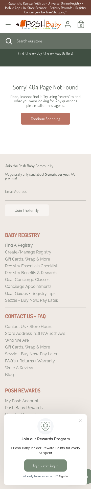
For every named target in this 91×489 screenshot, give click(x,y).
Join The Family (27, 210)
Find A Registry (19, 245)
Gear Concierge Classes (27, 279)
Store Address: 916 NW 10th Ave (35, 333)
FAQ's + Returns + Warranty (30, 361)
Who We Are (17, 340)
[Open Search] (8, 41)
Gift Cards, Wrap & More (27, 259)
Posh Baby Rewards (24, 407)
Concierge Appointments (28, 286)
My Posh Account (21, 401)
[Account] (68, 21)
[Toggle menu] (8, 24)
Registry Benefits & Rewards (31, 272)
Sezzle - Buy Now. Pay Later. (31, 300)
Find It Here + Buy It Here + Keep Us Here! (45, 53)
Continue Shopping (45, 118)
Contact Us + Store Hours (28, 326)
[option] (45, 53)
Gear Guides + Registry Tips (30, 293)
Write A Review (19, 367)
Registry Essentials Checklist (31, 266)
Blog (9, 374)
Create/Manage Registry (28, 252)
